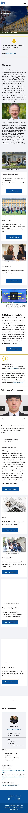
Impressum (7, 807)
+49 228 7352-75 (15, 733)
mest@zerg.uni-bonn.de (14, 729)
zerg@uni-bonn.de (14, 796)
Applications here (11, 53)
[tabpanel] (14, 20)
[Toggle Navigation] (25, 3)
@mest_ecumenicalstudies (9, 785)
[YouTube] (18, 799)
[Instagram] (9, 799)
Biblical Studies (13, 368)
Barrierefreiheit (13, 809)
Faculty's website (18, 382)
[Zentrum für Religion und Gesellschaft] (3, 3)
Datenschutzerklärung (18, 807)
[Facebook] (14, 799)
